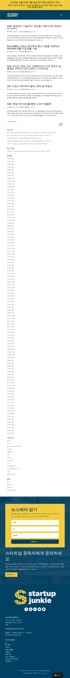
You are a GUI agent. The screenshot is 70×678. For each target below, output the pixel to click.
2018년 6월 (10, 419)
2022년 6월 (10, 299)
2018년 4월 (10, 425)
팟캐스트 (33, 31)
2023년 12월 (10, 248)
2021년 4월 (10, 338)
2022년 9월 (10, 290)
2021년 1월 (10, 346)
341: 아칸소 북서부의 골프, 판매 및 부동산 (29, 86)
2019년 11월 (10, 385)
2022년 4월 (10, 304)
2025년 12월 (10, 181)
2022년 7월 (10, 296)
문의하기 (10, 575)
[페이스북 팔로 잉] (26, 609)
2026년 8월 (10, 158)
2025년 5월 (10, 200)
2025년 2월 (10, 209)
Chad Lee (10, 151)
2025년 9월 (10, 189)
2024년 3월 (10, 240)
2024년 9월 (10, 223)
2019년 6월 (10, 399)
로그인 (9, 482)
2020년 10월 (10, 355)
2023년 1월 (10, 279)
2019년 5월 (10, 402)
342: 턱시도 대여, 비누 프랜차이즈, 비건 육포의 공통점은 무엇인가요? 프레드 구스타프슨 (34, 67)
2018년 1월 (10, 433)
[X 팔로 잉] (35, 609)
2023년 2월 (10, 276)
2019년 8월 (10, 394)
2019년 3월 (10, 408)
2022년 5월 (10, 301)
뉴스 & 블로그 (10, 657)
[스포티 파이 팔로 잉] (44, 609)
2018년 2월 (10, 430)
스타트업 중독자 (11, 466)
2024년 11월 (10, 217)
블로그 (9, 441)
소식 (32, 52)
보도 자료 (9, 460)
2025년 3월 (10, 206)
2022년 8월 (10, 293)
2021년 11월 (10, 318)
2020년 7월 (10, 363)
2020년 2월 (10, 377)
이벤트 (7, 652)
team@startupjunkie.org (14, 629)
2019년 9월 (10, 391)
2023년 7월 (10, 262)
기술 (8, 471)
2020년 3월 (10, 374)
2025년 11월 (10, 184)
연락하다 (8, 661)
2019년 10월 (10, 388)
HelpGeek (16, 31)
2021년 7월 (10, 329)
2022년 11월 (10, 285)
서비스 (7, 647)
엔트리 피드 (10, 484)
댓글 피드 (9, 487)
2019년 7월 (10, 397)
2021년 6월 (10, 332)
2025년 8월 (10, 192)
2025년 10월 (10, 186)
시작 (8, 463)
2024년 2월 (10, 243)
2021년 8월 (10, 327)
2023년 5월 (10, 268)
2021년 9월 (10, 324)
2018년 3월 (10, 427)
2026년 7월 (10, 161)
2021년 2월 (10, 343)
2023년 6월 (10, 265)
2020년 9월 (10, 357)
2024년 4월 (10, 237)
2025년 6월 (10, 198)
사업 (8, 443)
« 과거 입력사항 (11, 121)
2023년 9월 (10, 257)
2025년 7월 (10, 195)
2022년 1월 (10, 313)
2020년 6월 (10, 366)
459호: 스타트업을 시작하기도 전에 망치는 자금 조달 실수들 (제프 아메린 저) (29, 141)
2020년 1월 (10, 380)
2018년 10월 (10, 411)
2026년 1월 (10, 178)
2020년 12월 (10, 349)
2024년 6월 (10, 231)
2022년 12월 (10, 282)
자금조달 (9, 449)
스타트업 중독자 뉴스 (13, 469)
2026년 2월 (10, 175)
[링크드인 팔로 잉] (30, 609)
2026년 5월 (10, 167)
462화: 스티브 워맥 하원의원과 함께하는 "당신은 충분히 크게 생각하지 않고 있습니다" (31, 132)
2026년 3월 (10, 172)
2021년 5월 (10, 335)
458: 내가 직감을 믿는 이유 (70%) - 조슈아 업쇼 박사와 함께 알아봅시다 (27, 144)
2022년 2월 (10, 310)
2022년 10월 (10, 287)
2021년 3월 (10, 341)
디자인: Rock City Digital (40, 673)
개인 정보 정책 (27, 673)
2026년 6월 (10, 164)
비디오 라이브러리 (11, 659)
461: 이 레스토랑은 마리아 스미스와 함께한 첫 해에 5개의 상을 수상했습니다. (29, 135)
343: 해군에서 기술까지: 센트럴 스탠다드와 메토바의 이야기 (34, 27)
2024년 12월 (10, 214)
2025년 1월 (10, 212)
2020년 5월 (10, 369)
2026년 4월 (10, 170)
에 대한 (7, 645)
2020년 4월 (10, 371)
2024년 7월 (10, 228)
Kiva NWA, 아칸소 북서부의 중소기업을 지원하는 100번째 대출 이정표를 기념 (33, 47)
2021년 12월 (10, 315)
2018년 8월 (10, 413)
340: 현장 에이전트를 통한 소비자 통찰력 (29, 104)
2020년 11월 (10, 352)
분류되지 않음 (11, 474)
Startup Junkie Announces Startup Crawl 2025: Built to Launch (32, 151)
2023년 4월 (10, 271)
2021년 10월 (10, 321)
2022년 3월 (10, 307)
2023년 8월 (10, 259)
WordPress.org (11, 490)
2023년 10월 (10, 254)
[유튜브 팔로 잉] (39, 609)
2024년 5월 (10, 234)
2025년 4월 (10, 203)
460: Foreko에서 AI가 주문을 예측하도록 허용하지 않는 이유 (24, 138)
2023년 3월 (10, 273)
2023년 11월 (10, 251)
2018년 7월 (10, 416)
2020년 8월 (10, 360)
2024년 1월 (10, 245)
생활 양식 (9, 452)
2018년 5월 (10, 422)
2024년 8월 (10, 226)
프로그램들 (9, 650)
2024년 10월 (10, 220)
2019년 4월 (10, 405)
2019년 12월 (10, 383)
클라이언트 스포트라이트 (14, 446)
